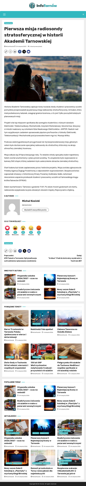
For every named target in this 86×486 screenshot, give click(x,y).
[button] (4, 14)
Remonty (46, 463)
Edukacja (9, 430)
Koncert (36, 433)
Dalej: (65, 258)
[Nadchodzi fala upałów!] (43, 318)
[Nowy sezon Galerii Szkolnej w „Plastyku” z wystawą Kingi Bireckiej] (16, 458)
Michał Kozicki (10, 46)
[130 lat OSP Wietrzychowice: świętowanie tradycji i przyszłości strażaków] (43, 351)
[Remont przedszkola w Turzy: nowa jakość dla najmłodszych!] (43, 458)
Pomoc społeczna (12, 433)
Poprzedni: (20, 258)
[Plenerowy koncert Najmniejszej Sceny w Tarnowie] (43, 427)
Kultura (9, 463)
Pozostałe (8, 23)
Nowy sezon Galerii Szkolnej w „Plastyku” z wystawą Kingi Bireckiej (50, 293)
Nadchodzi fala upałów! (42, 329)
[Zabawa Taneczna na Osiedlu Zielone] (69, 318)
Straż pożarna (64, 430)
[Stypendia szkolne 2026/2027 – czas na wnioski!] (16, 427)
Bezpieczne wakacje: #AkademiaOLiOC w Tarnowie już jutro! (67, 471)
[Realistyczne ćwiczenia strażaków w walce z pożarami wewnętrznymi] (69, 427)
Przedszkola (37, 463)
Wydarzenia (44, 433)
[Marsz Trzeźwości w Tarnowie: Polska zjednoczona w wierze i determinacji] (16, 318)
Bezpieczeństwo (65, 460)
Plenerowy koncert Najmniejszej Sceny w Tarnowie (50, 280)
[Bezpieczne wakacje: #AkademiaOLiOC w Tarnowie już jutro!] (69, 458)
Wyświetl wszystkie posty (35, 210)
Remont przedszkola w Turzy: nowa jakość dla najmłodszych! (42, 471)
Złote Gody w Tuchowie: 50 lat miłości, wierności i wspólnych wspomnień (16, 365)
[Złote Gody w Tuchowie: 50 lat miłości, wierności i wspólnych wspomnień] (16, 351)
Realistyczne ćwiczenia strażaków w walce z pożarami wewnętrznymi (10, 293)
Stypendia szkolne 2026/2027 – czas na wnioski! (10, 280)
